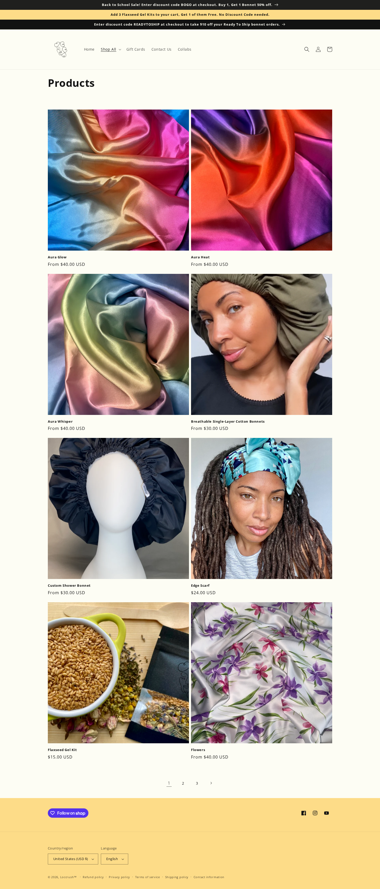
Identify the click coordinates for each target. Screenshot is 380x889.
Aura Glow (57, 257)
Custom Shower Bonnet (69, 585)
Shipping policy (177, 877)
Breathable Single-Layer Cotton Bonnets (228, 421)
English (112, 858)
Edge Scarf (200, 585)
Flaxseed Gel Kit (62, 750)
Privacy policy (119, 877)
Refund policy (93, 877)
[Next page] (211, 783)
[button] (110, 49)
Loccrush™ (68, 877)
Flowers (198, 750)
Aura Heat (200, 257)
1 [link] (169, 783)
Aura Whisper (60, 421)
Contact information (209, 877)
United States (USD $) (70, 858)
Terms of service (147, 877)
